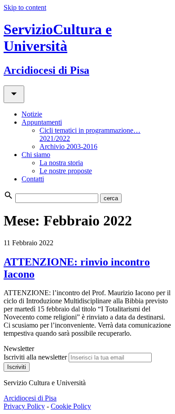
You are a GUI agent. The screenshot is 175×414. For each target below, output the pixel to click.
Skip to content (25, 7)
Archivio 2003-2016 (68, 146)
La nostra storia (61, 162)
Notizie (32, 114)
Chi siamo (36, 154)
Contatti (33, 179)
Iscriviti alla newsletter (35, 357)
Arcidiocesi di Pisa (30, 398)
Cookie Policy (71, 406)
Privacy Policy (24, 406)
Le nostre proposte (65, 171)
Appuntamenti (42, 122)
